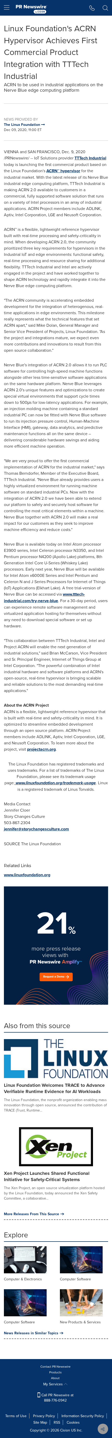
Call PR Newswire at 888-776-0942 (56, 1397)
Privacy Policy (44, 1415)
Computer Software (75, 1279)
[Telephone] (92, 8)
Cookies (73, 1422)
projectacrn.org (41, 749)
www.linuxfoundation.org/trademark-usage (56, 783)
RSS (57, 1422)
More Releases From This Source (31, 1214)
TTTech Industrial (90, 158)
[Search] (105, 8)
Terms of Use (16, 1415)
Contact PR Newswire (55, 1366)
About (55, 1378)
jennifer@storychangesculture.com (36, 829)
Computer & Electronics (23, 1279)
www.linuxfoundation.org (27, 875)
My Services (53, 1384)
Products (55, 1372)
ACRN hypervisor (63, 171)
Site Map (40, 1422)
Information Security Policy (82, 1415)
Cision (65, 1430)
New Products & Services (80, 1322)
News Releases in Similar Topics (31, 1333)
